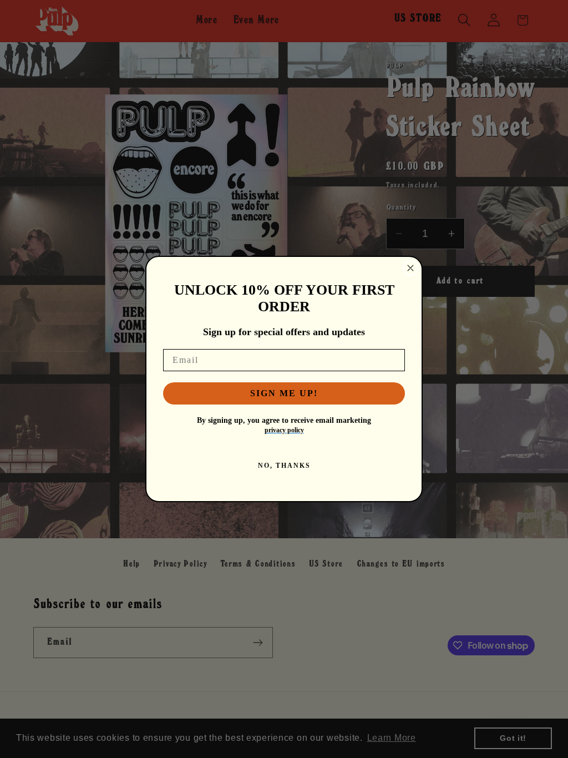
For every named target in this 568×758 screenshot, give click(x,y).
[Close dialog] (410, 268)
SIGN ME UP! (284, 393)
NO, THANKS (284, 465)
